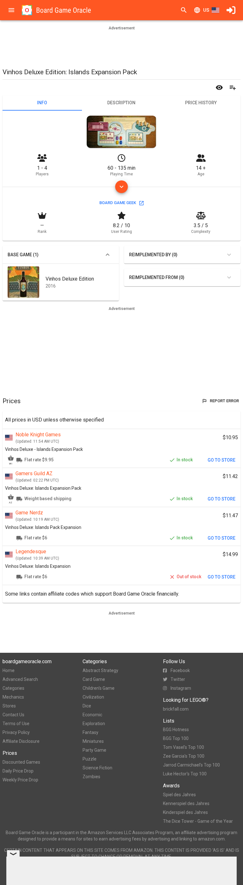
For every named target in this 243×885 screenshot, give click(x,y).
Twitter (178, 679)
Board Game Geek (117, 202)
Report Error (224, 400)
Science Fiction (97, 767)
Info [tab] (42, 102)
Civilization (93, 697)
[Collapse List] (107, 254)
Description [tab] (121, 102)
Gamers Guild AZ (34, 473)
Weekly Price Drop (20, 779)
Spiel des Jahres (179, 794)
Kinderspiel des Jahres (185, 812)
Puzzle (90, 758)
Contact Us (13, 714)
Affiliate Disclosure (21, 741)
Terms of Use (16, 723)
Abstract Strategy (100, 670)
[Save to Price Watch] (219, 87)
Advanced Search (20, 679)
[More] (121, 186)
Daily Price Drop (18, 770)
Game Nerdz (29, 513)
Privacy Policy (16, 732)
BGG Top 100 (176, 738)
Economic (92, 714)
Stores (9, 705)
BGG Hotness (176, 729)
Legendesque (31, 552)
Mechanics (13, 697)
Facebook (180, 670)
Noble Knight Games (38, 435)
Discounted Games (21, 762)
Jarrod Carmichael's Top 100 (191, 764)
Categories (13, 688)
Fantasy (90, 732)
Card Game (94, 679)
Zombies (91, 776)
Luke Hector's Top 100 (185, 773)
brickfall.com (176, 709)
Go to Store (221, 460)
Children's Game (99, 688)
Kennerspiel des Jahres (186, 803)
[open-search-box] (183, 10)
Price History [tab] (201, 102)
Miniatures (93, 741)
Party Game (94, 750)
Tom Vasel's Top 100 (183, 747)
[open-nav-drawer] (11, 10)
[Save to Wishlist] (232, 87)
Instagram (181, 688)
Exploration (94, 723)
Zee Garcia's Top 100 (183, 756)
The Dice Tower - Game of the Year (198, 821)
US (206, 10)
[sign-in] (231, 10)
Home (9, 670)
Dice (87, 705)
